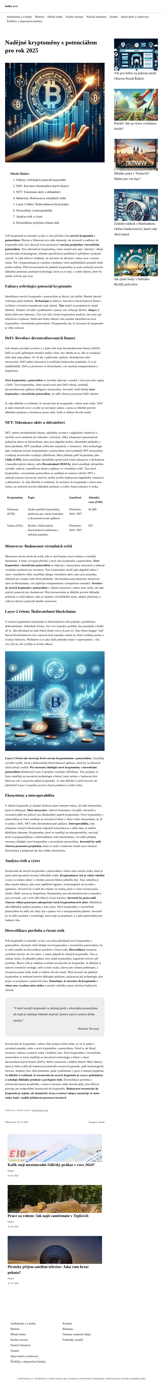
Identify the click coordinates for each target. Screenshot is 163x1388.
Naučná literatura (96, 16)
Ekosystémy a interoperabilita (34, 210)
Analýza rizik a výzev (29, 216)
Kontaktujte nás (40, 1110)
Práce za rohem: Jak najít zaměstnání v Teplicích (48, 1216)
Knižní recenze (74, 16)
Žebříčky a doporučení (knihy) (24, 21)
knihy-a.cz (11, 6)
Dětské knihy (55, 16)
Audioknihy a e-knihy (19, 16)
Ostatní (114, 16)
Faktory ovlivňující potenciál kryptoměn (41, 180)
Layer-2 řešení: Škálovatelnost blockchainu (42, 204)
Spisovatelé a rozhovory (135, 16)
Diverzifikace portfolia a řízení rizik (37, 222)
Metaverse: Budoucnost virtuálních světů (41, 198)
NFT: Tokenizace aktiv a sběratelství (38, 192)
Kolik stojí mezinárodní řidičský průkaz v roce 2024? (51, 1165)
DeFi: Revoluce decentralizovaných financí (42, 186)
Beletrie (39, 16)
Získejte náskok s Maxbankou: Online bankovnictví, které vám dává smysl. (135, 229)
